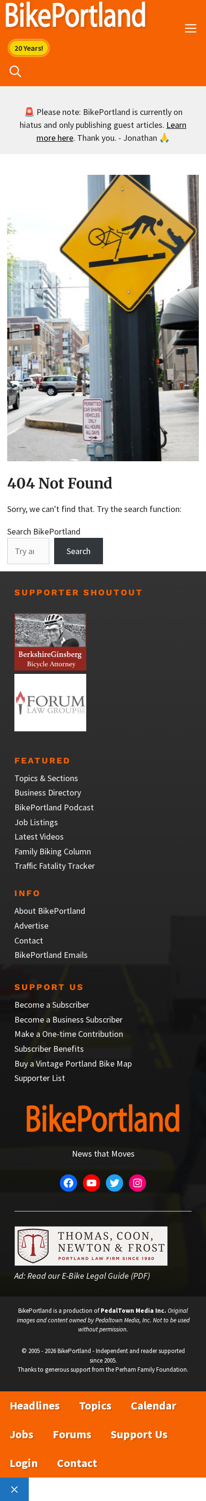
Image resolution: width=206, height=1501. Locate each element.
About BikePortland (49, 910)
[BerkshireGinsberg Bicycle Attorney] (50, 667)
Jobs (22, 1434)
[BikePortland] (75, 17)
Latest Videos (39, 836)
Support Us (139, 1434)
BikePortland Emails (51, 954)
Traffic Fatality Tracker (54, 865)
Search (79, 551)
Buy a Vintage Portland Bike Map (73, 1063)
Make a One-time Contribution (68, 1033)
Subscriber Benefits (49, 1048)
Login (24, 1463)
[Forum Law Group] (50, 728)
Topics (95, 1405)
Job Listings (36, 822)
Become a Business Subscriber (68, 1019)
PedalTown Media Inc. (133, 1311)
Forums (72, 1434)
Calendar (153, 1405)
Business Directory (47, 792)
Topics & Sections (46, 778)
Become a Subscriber (51, 1004)
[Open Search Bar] (15, 71)
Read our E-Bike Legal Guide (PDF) (88, 1275)
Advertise (31, 925)
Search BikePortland (43, 531)
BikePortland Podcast (54, 807)
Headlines (35, 1405)
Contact (28, 940)
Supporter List (39, 1077)
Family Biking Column (52, 851)
